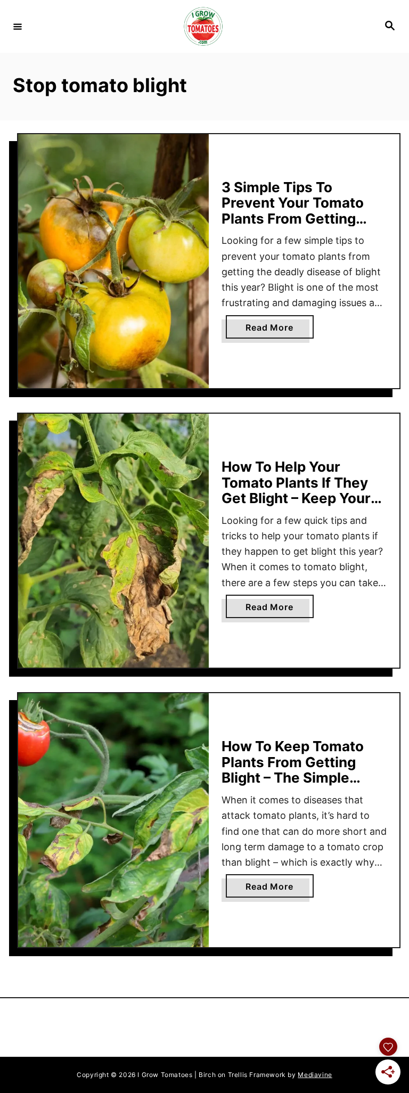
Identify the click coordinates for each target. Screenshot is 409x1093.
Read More (279, 330)
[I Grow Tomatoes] (203, 26)
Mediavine (315, 1075)
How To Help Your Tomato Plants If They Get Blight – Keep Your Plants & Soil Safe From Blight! (299, 498)
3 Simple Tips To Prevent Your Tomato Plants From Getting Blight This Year (293, 211)
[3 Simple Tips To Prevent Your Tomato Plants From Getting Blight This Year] (113, 261)
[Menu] (17, 26)
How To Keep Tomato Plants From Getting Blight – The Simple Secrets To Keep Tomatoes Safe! (293, 777)
